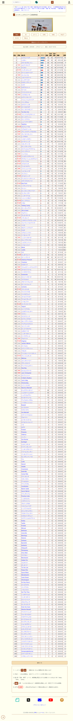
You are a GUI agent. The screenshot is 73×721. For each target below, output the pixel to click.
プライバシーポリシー (39, 705)
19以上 (26, 38)
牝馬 (53, 34)
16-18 (17, 38)
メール (42, 712)
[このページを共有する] (3, 717)
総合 (17, 34)
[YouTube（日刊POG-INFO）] (51, 700)
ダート (35, 34)
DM (35, 712)
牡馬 (44, 34)
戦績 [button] (58, 55)
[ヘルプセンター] (62, 700)
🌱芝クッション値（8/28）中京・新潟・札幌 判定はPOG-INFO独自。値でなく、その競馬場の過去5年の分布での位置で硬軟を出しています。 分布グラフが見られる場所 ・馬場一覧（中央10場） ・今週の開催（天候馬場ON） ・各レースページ (40, 8)
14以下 (62, 34)
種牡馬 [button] (23, 55)
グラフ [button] (42, 55)
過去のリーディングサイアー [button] (40, 42)
